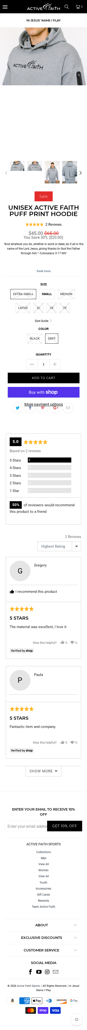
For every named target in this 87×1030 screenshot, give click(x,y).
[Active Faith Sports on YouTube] (39, 972)
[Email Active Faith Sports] (55, 972)
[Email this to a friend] (68, 408)
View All (43, 864)
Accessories (43, 888)
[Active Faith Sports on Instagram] (47, 972)
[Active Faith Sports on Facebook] (30, 972)
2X (51, 308)
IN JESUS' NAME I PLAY (43, 20)
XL (38, 308)
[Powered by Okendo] (18, 427)
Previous (6, 173)
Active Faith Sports (28, 985)
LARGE (23, 308)
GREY (52, 338)
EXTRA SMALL (23, 294)
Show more (41, 771)
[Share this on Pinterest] (42, 408)
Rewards (43, 900)
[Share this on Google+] (55, 408)
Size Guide (42, 321)
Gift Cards (43, 894)
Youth (43, 882)
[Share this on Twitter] (17, 408)
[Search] (68, 7)
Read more (44, 271)
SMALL (47, 294)
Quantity (43, 354)
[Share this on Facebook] (30, 408)
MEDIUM (66, 294)
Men (43, 858)
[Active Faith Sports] (43, 6)
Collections (43, 852)
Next (80, 173)
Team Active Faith (43, 906)
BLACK (35, 338)
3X (64, 308)
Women (43, 870)
